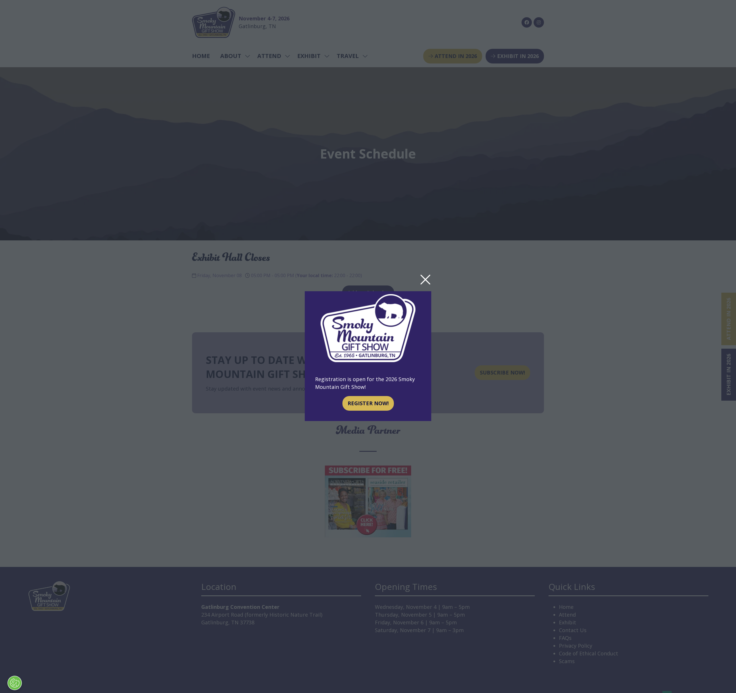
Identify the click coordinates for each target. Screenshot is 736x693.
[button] (425, 280)
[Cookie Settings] (14, 683)
